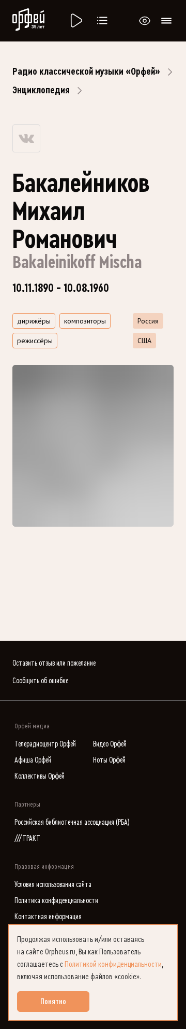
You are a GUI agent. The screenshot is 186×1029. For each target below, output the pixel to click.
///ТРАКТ (27, 838)
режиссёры (35, 340)
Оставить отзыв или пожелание (54, 663)
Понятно (53, 1001)
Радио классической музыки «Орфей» (86, 71)
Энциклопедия (41, 90)
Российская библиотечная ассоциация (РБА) (72, 822)
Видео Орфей (110, 744)
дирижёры (34, 321)
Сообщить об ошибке (40, 681)
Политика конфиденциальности (56, 901)
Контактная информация (48, 917)
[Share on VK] (26, 138)
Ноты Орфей (109, 760)
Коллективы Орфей (39, 776)
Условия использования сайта (52, 885)
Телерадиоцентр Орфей (45, 744)
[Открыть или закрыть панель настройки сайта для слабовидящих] (144, 20)
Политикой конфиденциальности (113, 964)
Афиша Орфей (32, 760)
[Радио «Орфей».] (75, 20)
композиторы (85, 321)
